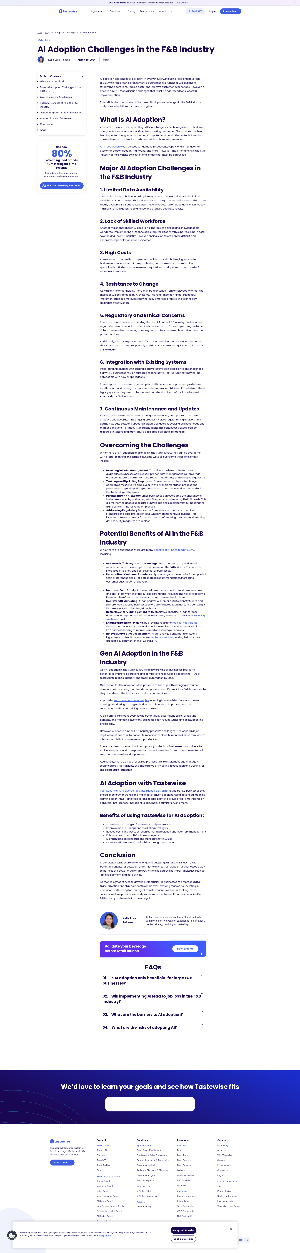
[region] (125, 1234)
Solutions (115, 11)
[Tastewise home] (68, 11)
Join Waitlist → (183, 2)
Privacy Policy (224, 1190)
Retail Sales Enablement (149, 1150)
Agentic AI (96, 11)
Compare (181, 1185)
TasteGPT (197, 11)
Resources (146, 11)
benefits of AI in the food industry (174, 550)
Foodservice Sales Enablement (152, 1155)
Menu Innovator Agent (108, 1195)
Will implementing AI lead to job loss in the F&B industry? (151, 999)
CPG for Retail (144, 1190)
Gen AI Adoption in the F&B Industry (61, 113)
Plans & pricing (144, 1206)
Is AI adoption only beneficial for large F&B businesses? (147, 980)
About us (164, 11)
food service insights (184, 623)
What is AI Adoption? (52, 81)
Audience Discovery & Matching (152, 1170)
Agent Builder (103, 1165)
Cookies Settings (183, 1238)
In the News (223, 1165)
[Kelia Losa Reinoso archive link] (109, 921)
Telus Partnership (185, 1206)
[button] (12, 1235)
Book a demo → (62, 1162)
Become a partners (186, 1195)
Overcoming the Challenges (56, 97)
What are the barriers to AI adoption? (142, 1014)
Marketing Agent (105, 1185)
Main (40, 33)
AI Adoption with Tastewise (55, 118)
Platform (101, 1155)
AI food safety (139, 597)
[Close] (231, 1228)
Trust (219, 1185)
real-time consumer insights (131, 700)
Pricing (131, 11)
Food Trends (183, 1155)
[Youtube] (240, 1240)
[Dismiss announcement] (296, 3)
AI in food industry (111, 146)
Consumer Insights (146, 1175)
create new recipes (161, 637)
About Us (221, 1150)
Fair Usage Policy (226, 1200)
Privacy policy (104, 1235)
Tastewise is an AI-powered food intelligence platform (133, 791)
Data (99, 1170)
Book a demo (230, 11)
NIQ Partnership (185, 1216)
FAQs (43, 130)
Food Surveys (184, 1165)
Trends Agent (103, 1180)
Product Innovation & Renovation (153, 1160)
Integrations (183, 1200)
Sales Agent (103, 1190)
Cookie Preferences (227, 1195)
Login (212, 11)
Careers (221, 1160)
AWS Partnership (185, 1211)
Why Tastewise (224, 1155)
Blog (47, 33)
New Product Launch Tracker (111, 1206)
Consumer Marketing (147, 1165)
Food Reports (184, 1160)
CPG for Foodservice (147, 1195)
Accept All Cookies (183, 1230)
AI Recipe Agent (105, 1216)
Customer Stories (185, 1175)
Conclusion (46, 124)
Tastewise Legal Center (228, 1206)
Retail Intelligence (145, 1180)
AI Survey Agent (105, 1200)
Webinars (182, 1170)
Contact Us (222, 1170)
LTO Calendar (184, 1180)
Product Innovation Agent (109, 1211)
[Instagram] (247, 1240)
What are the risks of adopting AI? (139, 1027)
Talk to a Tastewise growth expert (64, 185)
